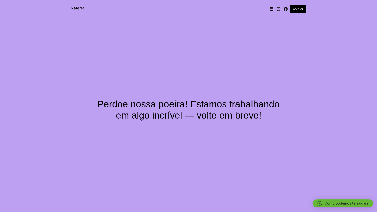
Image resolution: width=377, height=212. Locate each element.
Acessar (298, 9)
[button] (343, 203)
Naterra (77, 8)
